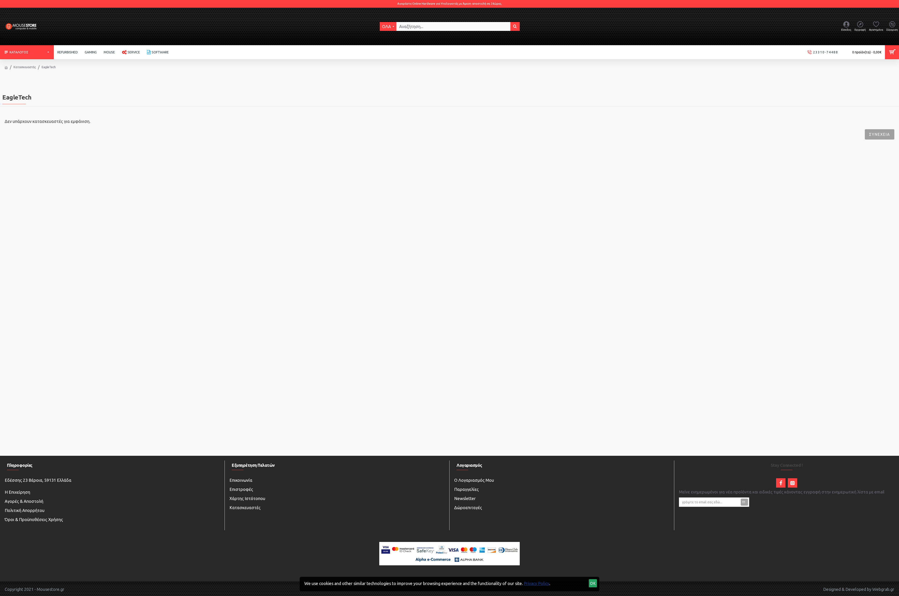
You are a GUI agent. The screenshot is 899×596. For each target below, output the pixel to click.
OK (593, 583)
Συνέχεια (879, 134)
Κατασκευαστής (25, 67)
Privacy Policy (536, 583)
